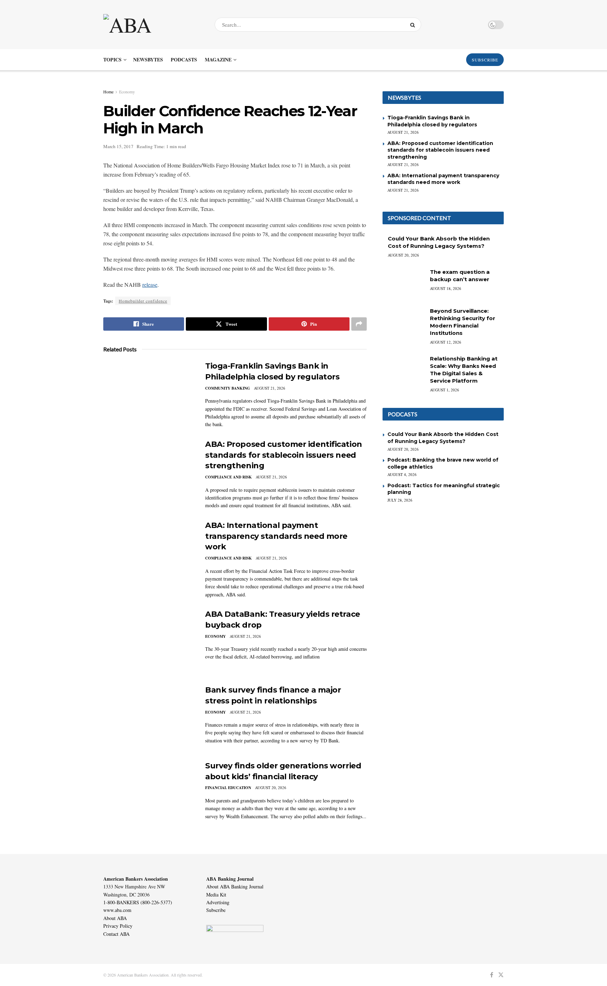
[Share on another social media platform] (359, 324)
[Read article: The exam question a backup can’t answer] (404, 283)
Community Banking (227, 388)
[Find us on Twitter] (501, 975)
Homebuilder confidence (143, 301)
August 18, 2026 (445, 288)
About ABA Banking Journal (234, 886)
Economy (127, 91)
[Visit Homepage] (152, 24)
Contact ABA (116, 934)
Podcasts (184, 59)
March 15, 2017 (118, 146)
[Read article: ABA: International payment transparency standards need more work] (149, 552)
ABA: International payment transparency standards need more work (276, 536)
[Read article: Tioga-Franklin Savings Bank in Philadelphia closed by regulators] (149, 393)
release (149, 284)
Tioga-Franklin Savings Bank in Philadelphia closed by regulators (432, 121)
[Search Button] (414, 25)
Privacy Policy (117, 925)
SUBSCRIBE (485, 59)
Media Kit (216, 894)
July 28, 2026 (399, 500)
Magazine (218, 59)
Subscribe (216, 910)
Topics (112, 59)
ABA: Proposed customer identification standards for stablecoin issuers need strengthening (283, 455)
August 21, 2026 (269, 388)
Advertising (217, 902)
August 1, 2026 (444, 389)
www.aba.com (117, 910)
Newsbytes (148, 59)
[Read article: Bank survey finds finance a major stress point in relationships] (149, 717)
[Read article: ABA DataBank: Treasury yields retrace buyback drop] (149, 641)
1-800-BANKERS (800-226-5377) (137, 902)
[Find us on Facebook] (491, 975)
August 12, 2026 (445, 342)
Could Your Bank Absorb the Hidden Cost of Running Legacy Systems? (442, 437)
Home (108, 91)
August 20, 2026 (270, 787)
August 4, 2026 (402, 474)
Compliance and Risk (228, 477)
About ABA (115, 918)
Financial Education (228, 787)
